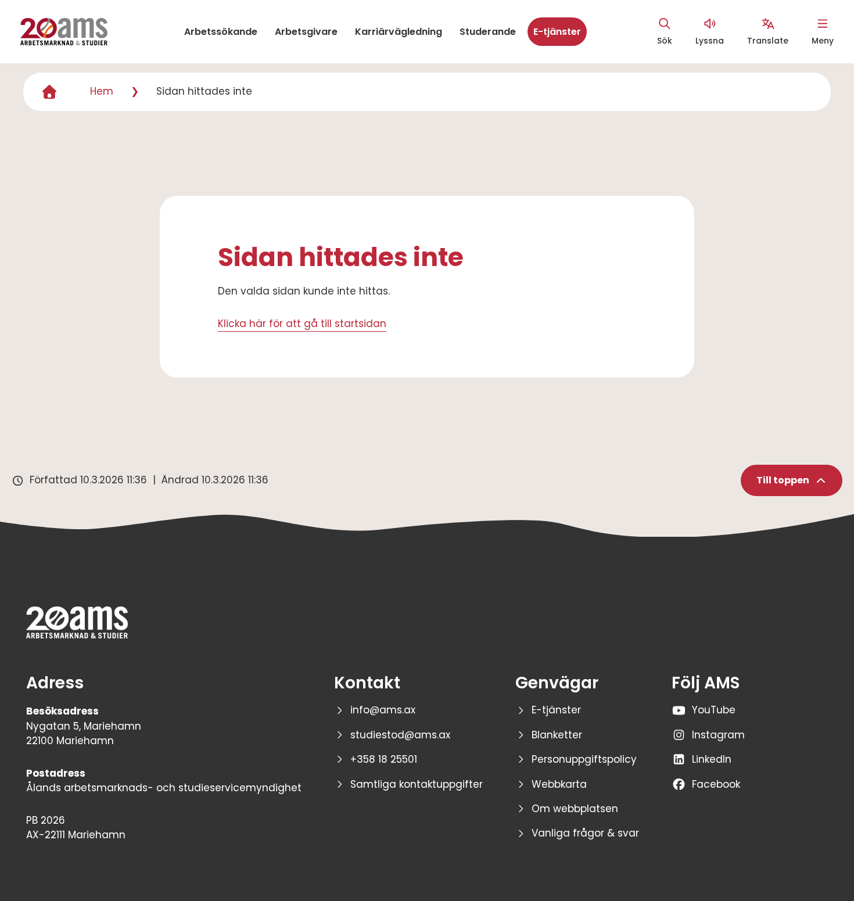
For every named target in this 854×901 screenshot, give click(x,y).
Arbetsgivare (306, 31)
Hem (101, 91)
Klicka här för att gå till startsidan (302, 324)
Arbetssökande (220, 31)
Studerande (488, 31)
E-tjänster (557, 31)
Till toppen (782, 480)
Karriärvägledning (398, 31)
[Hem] (49, 92)
